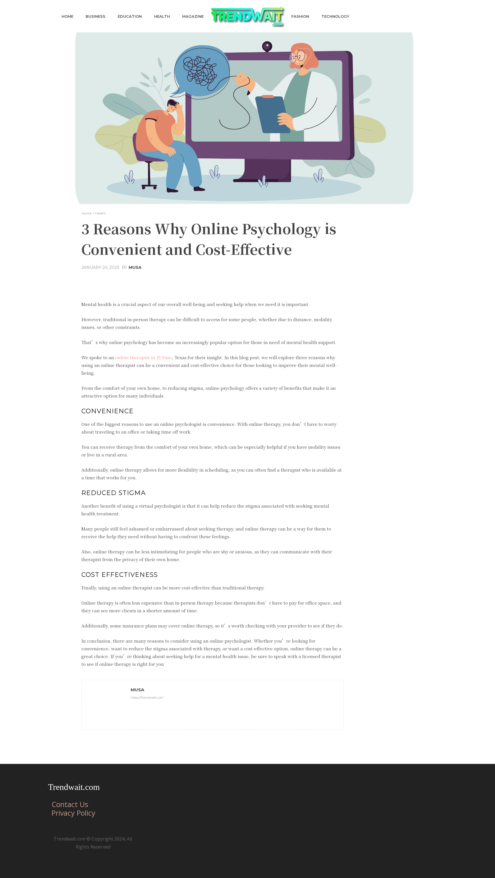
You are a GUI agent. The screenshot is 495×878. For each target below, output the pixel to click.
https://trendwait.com (147, 698)
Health (100, 213)
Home (86, 213)
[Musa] (106, 704)
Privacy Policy (73, 813)
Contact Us (70, 804)
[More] (268, 281)
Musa (135, 267)
